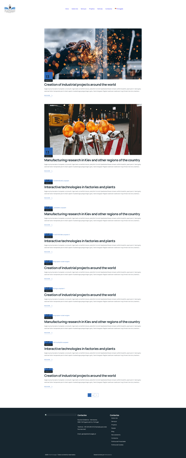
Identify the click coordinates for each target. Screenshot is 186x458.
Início (67, 9)
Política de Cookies (117, 445)
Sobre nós (75, 9)
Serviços (83, 9)
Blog (112, 431)
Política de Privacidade (118, 441)
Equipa (113, 428)
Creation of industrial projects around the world (80, 84)
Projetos (92, 9)
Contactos (108, 9)
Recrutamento (115, 435)
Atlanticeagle (52, 455)
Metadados (108, 455)
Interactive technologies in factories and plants (79, 187)
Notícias (100, 9)
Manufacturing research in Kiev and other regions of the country (92, 160)
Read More (47, 95)
